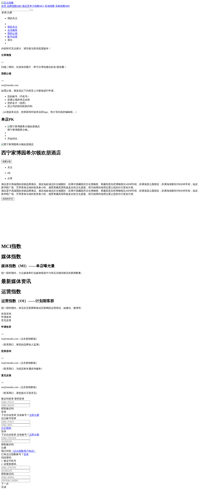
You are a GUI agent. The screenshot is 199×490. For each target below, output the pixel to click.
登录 (26, 454)
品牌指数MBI (14, 6)
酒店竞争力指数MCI (33, 6)
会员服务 (12, 30)
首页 (3, 6)
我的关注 (12, 27)
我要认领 (6, 161)
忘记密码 (6, 428)
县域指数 (50, 6)
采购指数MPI (62, 6)
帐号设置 (12, 36)
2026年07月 (7, 199)
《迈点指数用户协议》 (23, 451)
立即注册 (34, 415)
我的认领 (12, 33)
